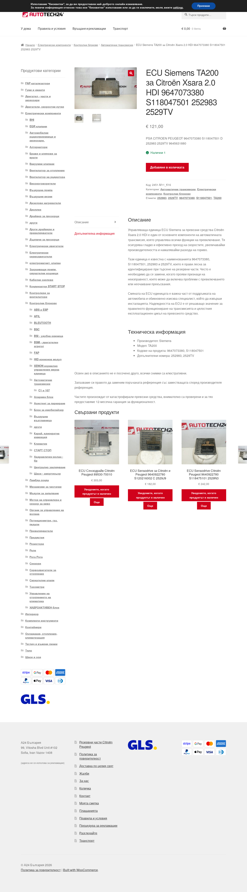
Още (97, 502)
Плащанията (88, 810)
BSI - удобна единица (48, 336)
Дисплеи (35, 209)
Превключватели (41, 531)
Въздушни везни (41, 196)
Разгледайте (88, 833)
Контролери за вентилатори (40, 295)
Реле (33, 550)
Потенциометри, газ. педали (44, 522)
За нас (84, 781)
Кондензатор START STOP (47, 286)
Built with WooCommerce (80, 870)
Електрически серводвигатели (41, 254)
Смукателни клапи (42, 580)
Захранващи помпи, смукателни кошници (44, 271)
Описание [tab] (81, 222)
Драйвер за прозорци (44, 216)
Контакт (84, 796)
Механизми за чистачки (46, 486)
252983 (162, 198)
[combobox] (204, 14)
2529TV (173, 198)
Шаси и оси (33, 657)
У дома (26, 28)
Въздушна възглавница (43, 418)
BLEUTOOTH (42, 323)
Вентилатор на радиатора (47, 177)
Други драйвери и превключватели (42, 231)
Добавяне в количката (167, 167)
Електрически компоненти (54, 45)
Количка (85, 788)
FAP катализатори (37, 83)
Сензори (35, 563)
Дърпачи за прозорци (44, 239)
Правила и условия (52, 28)
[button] (131, 73)
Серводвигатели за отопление (43, 572)
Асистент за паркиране (49, 403)
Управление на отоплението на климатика (40, 597)
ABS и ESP (41, 309)
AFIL (37, 316)
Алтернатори (38, 147)
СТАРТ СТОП (42, 450)
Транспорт (120, 28)
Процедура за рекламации (98, 825)
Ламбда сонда (39, 480)
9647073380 (187, 198)
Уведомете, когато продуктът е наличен (96, 491)
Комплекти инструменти (41, 620)
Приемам (203, 6)
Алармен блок (43, 397)
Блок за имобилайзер (49, 410)
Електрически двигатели (46, 246)
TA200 (217, 198)
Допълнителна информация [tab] (94, 233)
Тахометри (37, 587)
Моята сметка (89, 803)
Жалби (84, 773)
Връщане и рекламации (89, 28)
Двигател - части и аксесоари (38, 98)
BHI (32, 120)
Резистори (37, 544)
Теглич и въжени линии (41, 644)
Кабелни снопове (41, 280)
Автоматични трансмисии (117, 45)
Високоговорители (43, 183)
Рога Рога (36, 557)
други (33, 222)
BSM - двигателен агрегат (46, 344)
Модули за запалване (44, 493)
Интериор (32, 614)
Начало (30, 45)
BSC (37, 329)
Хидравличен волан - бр (48, 458)
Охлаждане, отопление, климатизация (41, 635)
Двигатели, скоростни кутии (44, 106)
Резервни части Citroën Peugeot (96, 744)
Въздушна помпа (41, 190)
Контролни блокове (86, 45)
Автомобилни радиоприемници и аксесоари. (43, 136)
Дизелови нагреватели (45, 203)
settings (178, 7)
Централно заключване (49, 467)
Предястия (37, 537)
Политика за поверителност (90, 756)
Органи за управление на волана (47, 512)
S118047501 (204, 198)
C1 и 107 (44, 390)
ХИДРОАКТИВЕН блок (44, 607)
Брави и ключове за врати (43, 155)
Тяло (28, 650)
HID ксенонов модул (48, 359)
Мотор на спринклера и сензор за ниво (46, 501)
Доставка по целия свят (96, 766)
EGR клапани (38, 126)
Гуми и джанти (35, 90)
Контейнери (33, 627)
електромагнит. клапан (45, 263)
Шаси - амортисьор (47, 473)
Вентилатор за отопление (47, 170)
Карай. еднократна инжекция (46, 435)
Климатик (40, 443)
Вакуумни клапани (42, 164)
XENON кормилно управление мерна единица (46, 369)
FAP (36, 353)
